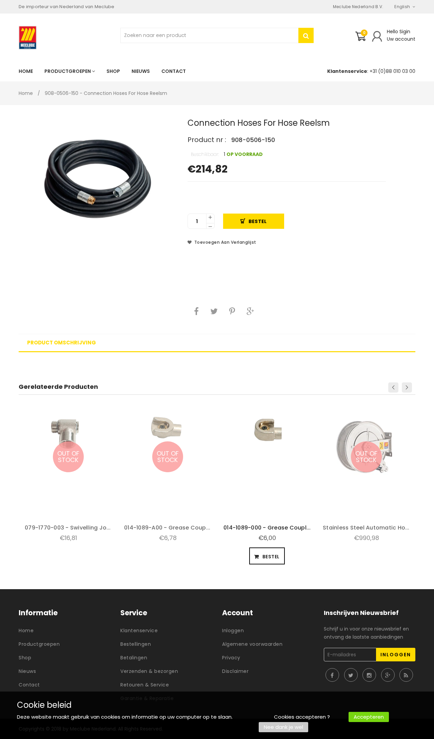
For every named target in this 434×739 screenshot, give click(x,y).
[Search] (306, 35)
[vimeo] (232, 311)
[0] (360, 39)
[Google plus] (250, 311)
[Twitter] (214, 311)
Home (26, 93)
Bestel (258, 221)
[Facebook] (196, 311)
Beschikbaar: (205, 154)
